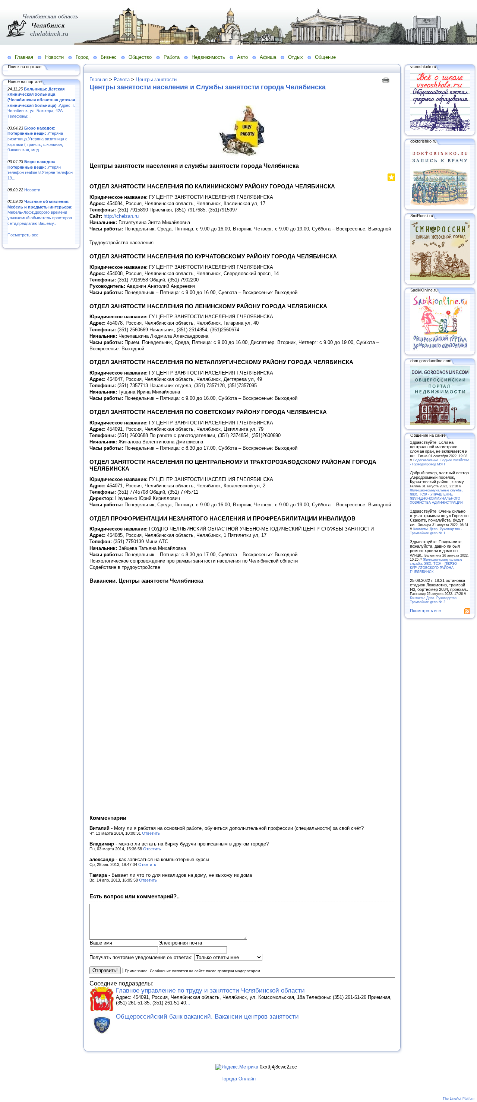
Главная (24, 57)
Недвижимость (208, 57)
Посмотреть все (22, 235)
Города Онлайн (238, 1079)
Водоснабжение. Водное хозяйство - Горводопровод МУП (439, 462)
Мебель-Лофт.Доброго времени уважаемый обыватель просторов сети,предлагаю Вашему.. (40, 212)
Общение (325, 57)
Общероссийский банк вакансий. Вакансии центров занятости (207, 1016)
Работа (172, 57)
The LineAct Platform (459, 1099)
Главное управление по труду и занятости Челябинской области (210, 990)
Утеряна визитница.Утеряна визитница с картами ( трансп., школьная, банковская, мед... (37, 139)
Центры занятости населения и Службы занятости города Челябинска (207, 87)
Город (82, 57)
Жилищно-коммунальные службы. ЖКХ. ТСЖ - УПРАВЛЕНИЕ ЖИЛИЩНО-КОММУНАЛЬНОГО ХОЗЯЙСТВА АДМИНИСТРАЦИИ (436, 496)
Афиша (268, 57)
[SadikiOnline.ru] (440, 349)
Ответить (151, 833)
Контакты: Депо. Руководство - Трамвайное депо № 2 (434, 600)
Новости (54, 57)
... (188, 1003)
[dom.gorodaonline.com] (440, 423)
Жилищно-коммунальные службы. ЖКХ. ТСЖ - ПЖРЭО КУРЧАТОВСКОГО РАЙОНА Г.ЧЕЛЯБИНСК (436, 565)
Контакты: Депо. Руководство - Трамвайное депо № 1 (436, 531)
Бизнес (109, 57)
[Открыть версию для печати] (387, 79)
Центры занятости (156, 79)
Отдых (295, 57)
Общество (140, 57)
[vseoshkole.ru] (440, 129)
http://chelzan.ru (121, 216)
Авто (242, 57)
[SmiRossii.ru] (440, 278)
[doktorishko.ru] (440, 204)
